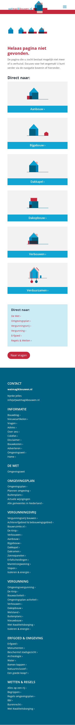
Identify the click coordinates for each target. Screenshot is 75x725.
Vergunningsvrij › (21, 325)
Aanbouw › (14, 539)
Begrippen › (14, 692)
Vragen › (12, 423)
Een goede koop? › (18, 673)
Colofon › (13, 435)
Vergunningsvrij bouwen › (23, 518)
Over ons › (13, 431)
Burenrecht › (15, 704)
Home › (12, 456)
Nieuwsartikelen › (18, 419)
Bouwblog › (14, 415)
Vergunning (18, 330)
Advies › (12, 427)
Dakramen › (14, 551)
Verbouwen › (15, 534)
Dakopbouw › (15, 608)
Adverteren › (15, 448)
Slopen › (12, 568)
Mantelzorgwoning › (19, 564)
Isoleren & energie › (19, 572)
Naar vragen (19, 355)
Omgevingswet (16, 471)
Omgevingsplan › (21, 321)
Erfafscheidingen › (18, 559)
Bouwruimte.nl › (17, 526)
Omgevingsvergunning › (21, 587)
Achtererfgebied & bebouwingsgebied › (30, 522)
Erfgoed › (16, 335)
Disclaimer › (14, 440)
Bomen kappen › (17, 664)
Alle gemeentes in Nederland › (25, 503)
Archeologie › (15, 656)
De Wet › (16, 316)
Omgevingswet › (17, 452)
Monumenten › (16, 648)
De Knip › (13, 530)
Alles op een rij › (17, 687)
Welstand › (14, 612)
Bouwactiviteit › (16, 595)
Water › (12, 660)
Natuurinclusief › (17, 668)
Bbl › (10, 700)
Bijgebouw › (14, 543)
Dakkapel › (14, 547)
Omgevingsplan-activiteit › (23, 599)
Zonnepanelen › (17, 555)
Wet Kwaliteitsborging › (21, 624)
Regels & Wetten (20, 340)
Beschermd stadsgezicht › (23, 652)
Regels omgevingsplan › (21, 696)
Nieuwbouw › (15, 620)
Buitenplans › (15, 494)
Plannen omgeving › (19, 490)
